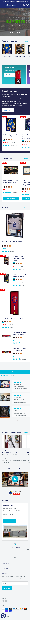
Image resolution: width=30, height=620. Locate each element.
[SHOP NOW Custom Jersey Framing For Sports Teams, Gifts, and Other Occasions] (15, 22)
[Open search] (21, 5)
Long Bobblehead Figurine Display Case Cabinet (19, 333)
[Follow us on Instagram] (3, 601)
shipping (14, 549)
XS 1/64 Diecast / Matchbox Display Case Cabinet (20, 275)
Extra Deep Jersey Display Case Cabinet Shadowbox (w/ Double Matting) (12, 242)
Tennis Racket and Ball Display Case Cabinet (13, 318)
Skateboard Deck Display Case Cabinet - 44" (19, 349)
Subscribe (7, 588)
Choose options (11, 198)
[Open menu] (2, 5)
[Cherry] (6, 139)
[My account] (24, 5)
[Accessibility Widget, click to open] (3, 615)
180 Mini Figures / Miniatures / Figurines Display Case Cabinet (10, 182)
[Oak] (11, 139)
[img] (4, 376)
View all (26, 41)
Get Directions (10, 521)
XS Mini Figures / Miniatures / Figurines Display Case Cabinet (20, 258)
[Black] (4, 139)
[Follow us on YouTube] (6, 601)
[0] (27, 5)
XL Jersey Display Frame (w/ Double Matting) (10, 135)
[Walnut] (9, 139)
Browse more (7, 110)
